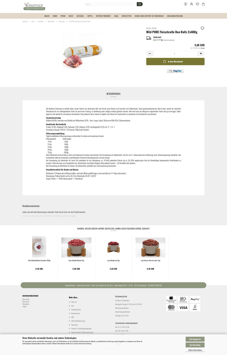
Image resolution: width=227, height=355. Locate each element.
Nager (46, 16)
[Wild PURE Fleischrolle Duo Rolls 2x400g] (82, 53)
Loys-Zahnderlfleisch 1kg (76, 260)
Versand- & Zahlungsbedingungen (81, 328)
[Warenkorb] (203, 4)
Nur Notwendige (195, 345)
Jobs (72, 305)
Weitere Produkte (103, 16)
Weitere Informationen (195, 350)
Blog (116, 16)
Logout (24, 306)
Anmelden (72, 215)
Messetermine (75, 313)
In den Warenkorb (175, 61)
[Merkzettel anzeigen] (197, 4)
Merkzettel (25, 301)
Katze (71, 16)
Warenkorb (25, 304)
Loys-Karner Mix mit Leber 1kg (150, 260)
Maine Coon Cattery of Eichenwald (149, 16)
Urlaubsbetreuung (175, 16)
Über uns (74, 302)
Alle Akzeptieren (195, 339)
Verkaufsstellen (76, 309)
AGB (72, 317)
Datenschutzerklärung (85, 343)
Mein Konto (25, 299)
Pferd (63, 16)
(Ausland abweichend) (169, 40)
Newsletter (126, 16)
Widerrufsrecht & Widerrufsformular (82, 332)
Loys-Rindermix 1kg (113, 260)
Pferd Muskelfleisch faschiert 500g (39, 260)
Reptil (89, 16)
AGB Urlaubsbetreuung (78, 321)
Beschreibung (113, 93)
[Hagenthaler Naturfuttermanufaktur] (35, 6)
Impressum (74, 324)
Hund (55, 16)
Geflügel (80, 16)
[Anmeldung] (191, 4)
